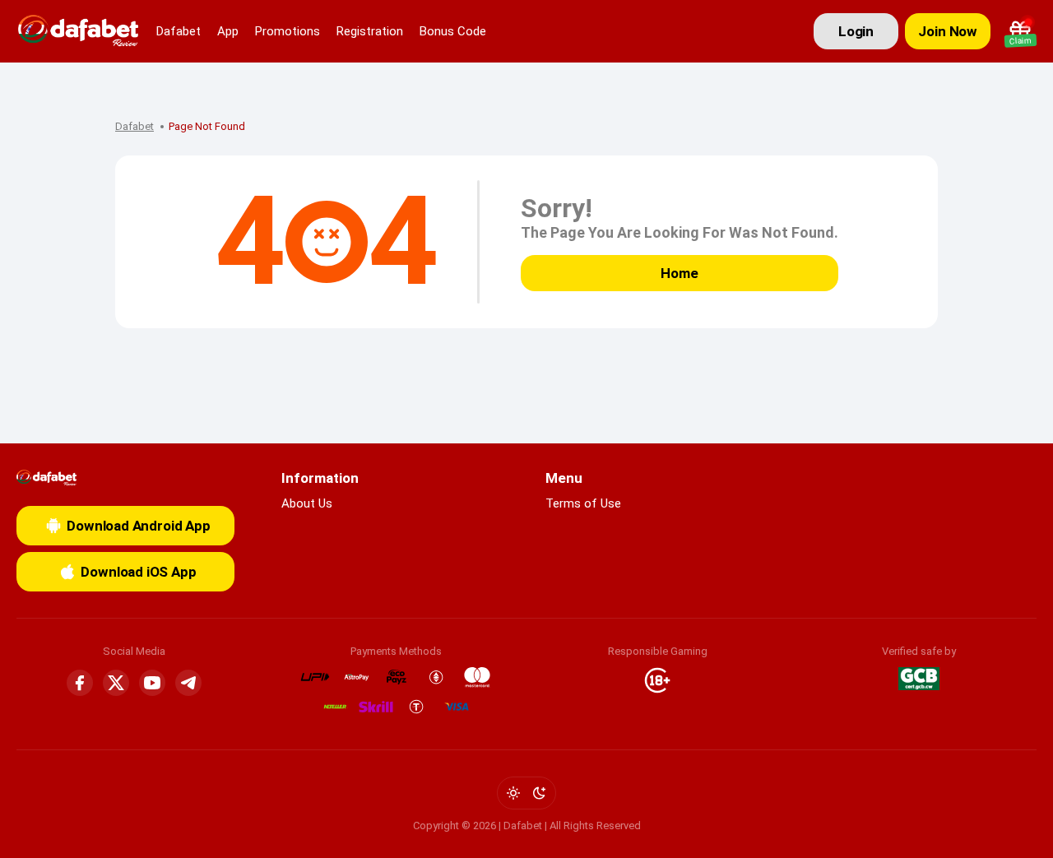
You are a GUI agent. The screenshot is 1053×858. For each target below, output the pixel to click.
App (228, 31)
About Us (306, 503)
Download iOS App (138, 571)
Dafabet (178, 31)
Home (679, 273)
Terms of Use (583, 503)
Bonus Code (453, 31)
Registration (369, 31)
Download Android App (139, 525)
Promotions (287, 31)
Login (856, 31)
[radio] (513, 793)
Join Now (947, 31)
